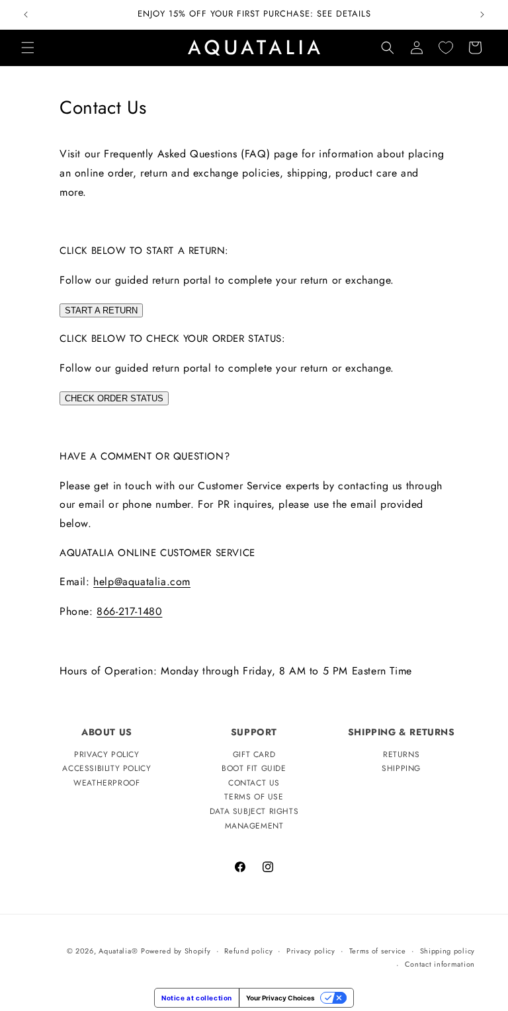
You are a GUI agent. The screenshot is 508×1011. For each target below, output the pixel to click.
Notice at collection (196, 998)
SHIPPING (401, 768)
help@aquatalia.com (141, 581)
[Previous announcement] (25, 14)
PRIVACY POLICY (106, 754)
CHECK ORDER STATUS (114, 398)
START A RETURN (101, 310)
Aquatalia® (118, 951)
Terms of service (377, 951)
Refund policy (248, 951)
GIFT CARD (254, 754)
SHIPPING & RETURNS (401, 732)
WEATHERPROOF (106, 783)
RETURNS (401, 754)
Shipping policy (448, 951)
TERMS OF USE (253, 797)
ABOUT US (106, 732)
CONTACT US (254, 783)
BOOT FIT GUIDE (254, 768)
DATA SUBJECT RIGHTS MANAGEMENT (254, 818)
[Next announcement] (482, 14)
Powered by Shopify (176, 951)
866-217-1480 (129, 611)
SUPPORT (254, 732)
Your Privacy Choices (280, 998)
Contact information (440, 964)
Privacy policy (310, 951)
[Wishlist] (445, 47)
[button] (27, 47)
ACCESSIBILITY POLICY (106, 768)
